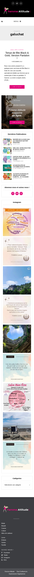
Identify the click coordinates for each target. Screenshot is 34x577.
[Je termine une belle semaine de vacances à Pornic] (17, 426)
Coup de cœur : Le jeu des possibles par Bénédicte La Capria (22, 158)
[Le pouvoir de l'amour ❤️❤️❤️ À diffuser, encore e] (17, 368)
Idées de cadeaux (6, 533)
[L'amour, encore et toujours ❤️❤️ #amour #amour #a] (17, 309)
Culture (3, 531)
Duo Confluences (22, 571)
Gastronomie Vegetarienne (17, 574)
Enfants (3, 540)
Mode (12, 49)
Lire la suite (17, 86)
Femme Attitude (9, 571)
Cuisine (3, 528)
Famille (3, 545)
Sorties (3, 542)
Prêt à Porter (19, 49)
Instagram (6, 557)
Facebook (6, 552)
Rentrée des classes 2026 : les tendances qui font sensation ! (21, 141)
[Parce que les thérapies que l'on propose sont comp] (17, 222)
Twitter (5, 555)
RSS (5, 560)
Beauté (3, 526)
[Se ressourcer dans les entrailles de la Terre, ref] (17, 339)
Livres (3, 537)
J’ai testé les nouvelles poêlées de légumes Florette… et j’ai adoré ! (21, 175)
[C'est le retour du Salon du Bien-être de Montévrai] (17, 397)
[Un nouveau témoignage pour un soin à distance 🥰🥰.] (17, 455)
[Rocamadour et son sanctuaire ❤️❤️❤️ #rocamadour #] (17, 280)
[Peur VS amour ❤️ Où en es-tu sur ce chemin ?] (17, 251)
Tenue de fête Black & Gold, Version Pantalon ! (17, 55)
